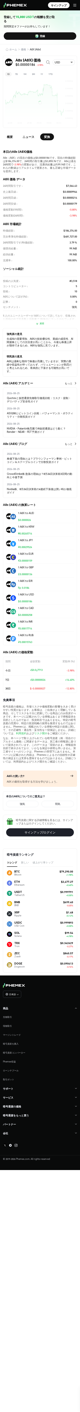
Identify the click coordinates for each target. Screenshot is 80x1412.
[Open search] (48, 62)
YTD (51, 74)
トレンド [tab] (12, 862)
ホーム (13, 49)
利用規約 (21, 733)
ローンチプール (11, 1070)
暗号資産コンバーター (14, 1052)
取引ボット (8, 1079)
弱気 (57, 803)
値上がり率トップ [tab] (43, 862)
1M (24, 74)
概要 (10, 137)
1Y (42, 74)
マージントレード (12, 1034)
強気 (22, 803)
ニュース (28, 137)
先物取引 (7, 1017)
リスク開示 (40, 733)
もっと (69, 383)
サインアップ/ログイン (40, 832)
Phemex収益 (9, 1061)
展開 (42, 323)
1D (8, 74)
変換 (47, 137)
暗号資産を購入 (11, 1043)
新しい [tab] (25, 862)
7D (16, 74)
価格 (23, 49)
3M (33, 74)
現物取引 (7, 1026)
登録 (42, 36)
